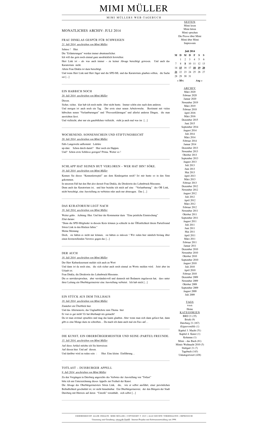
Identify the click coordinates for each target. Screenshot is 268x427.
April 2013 (189, 175)
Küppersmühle (187, 326)
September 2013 (189, 158)
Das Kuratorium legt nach (85, 206)
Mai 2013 (190, 172)
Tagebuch (187, 351)
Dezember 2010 (190, 249)
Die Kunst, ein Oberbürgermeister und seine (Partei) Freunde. (115, 336)
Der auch (70, 253)
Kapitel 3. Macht (187, 330)
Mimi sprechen (190, 32)
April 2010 (189, 270)
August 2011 (190, 221)
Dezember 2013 (190, 148)
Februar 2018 (190, 109)
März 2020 (189, 91)
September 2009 (189, 287)
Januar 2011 (190, 245)
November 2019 (190, 102)
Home (190, 309)
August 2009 (190, 291)
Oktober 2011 (190, 214)
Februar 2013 (190, 182)
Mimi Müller (134, 8)
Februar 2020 (190, 95)
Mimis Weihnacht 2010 (188, 344)
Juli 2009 (190, 294)
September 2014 (189, 127)
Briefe (188, 319)
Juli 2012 (190, 196)
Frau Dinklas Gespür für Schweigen (93, 40)
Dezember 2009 (190, 277)
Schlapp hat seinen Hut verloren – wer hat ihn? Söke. (109, 166)
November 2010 (190, 252)
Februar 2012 (190, 207)
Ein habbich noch (77, 91)
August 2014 (190, 130)
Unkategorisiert (187, 355)
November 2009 (190, 280)
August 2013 (190, 161)
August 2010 (190, 263)
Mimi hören (190, 29)
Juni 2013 (190, 169)
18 (194, 68)
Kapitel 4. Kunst (188, 334)
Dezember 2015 (190, 119)
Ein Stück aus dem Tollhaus (86, 296)
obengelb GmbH (123, 419)
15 (180, 68)
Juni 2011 (190, 228)
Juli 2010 (190, 266)
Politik (189, 305)
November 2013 (190, 151)
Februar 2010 (190, 273)
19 (199, 68)
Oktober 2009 (190, 284)
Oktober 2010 (190, 256)
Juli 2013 (190, 165)
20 (203, 68)
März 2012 (189, 203)
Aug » (199, 80)
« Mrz (180, 80)
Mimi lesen (190, 25)
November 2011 (190, 210)
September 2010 (189, 259)
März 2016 (189, 116)
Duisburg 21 (186, 323)
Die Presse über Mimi (189, 36)
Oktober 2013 (190, 154)
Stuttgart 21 (188, 348)
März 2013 (189, 179)
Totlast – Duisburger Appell (87, 367)
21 (176, 72)
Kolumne (188, 337)
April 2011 (189, 235)
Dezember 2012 (190, 186)
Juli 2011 (190, 224)
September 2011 (189, 217)
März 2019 (189, 106)
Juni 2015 (190, 123)
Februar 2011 (190, 242)
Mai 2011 (190, 231)
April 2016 (189, 112)
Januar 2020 (190, 98)
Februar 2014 (190, 140)
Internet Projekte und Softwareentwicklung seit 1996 (154, 419)
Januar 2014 (190, 144)
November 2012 (190, 189)
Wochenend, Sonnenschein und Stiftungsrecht (103, 134)
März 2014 (189, 137)
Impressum (190, 43)
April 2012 (189, 200)
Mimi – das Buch (187, 341)
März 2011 (189, 238)
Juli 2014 (190, 133)
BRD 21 (187, 316)
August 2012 (190, 193)
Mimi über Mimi (190, 39)
